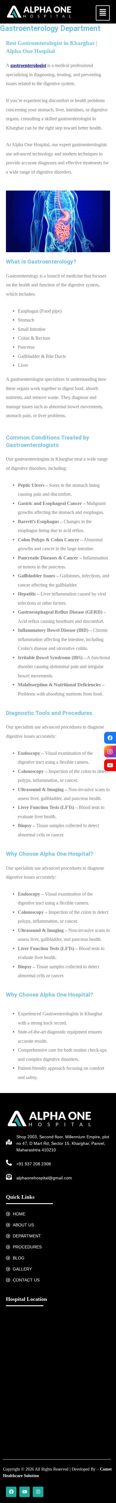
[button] (103, 13)
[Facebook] (110, 738)
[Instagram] (110, 751)
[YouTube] (110, 765)
